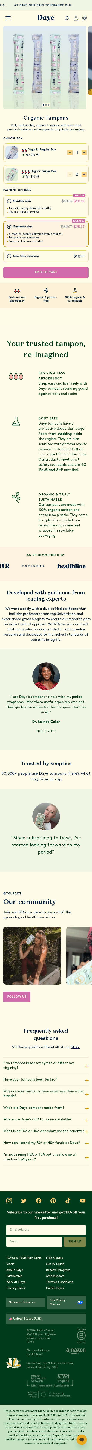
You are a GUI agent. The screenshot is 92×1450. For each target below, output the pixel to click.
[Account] (84, 18)
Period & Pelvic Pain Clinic (24, 1258)
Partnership (14, 1276)
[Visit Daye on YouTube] (83, 1200)
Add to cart (46, 272)
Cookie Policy (55, 1288)
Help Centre (54, 1258)
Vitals (10, 1264)
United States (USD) (28, 1318)
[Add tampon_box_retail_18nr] (84, 152)
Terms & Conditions (59, 1282)
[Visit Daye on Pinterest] (53, 1200)
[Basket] (76, 18)
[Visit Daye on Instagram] (9, 1200)
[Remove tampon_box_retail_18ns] (70, 174)
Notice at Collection (22, 1302)
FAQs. (75, 1047)
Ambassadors (55, 1276)
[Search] (67, 18)
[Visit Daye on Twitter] (24, 1200)
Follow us (17, 996)
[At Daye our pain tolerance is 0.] (46, 5)
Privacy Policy (15, 1288)
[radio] (46, 206)
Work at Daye (15, 1282)
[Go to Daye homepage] (46, 18)
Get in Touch (55, 1264)
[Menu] (8, 18)
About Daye (14, 1270)
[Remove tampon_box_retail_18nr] (70, 152)
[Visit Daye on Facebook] (39, 1200)
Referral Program (58, 1270)
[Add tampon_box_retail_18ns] (84, 174)
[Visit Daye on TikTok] (68, 1200)
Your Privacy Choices (57, 1302)
